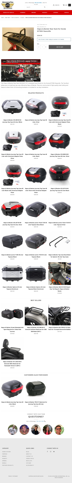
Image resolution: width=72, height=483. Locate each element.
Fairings (22, 12)
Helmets (44, 12)
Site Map (28, 463)
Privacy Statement (13, 476)
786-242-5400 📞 (41, 421)
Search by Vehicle (8, 12)
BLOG (27, 451)
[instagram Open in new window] (51, 452)
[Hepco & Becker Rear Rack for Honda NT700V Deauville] (18, 40)
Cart (67, 5)
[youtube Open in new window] (54, 452)
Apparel (55, 12)
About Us (28, 454)
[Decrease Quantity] (39, 47)
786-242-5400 (38, 2)
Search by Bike (6, 451)
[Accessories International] (7, 5)
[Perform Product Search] (44, 7)
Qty (38, 43)
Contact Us (29, 456)
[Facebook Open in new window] (48, 452)
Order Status (30, 458)
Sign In (57, 5)
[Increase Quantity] (46, 47)
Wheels (4, 463)
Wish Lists (29, 460)
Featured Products (7, 465)
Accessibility (30, 465)
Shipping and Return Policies (36, 476)
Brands (34, 12)
